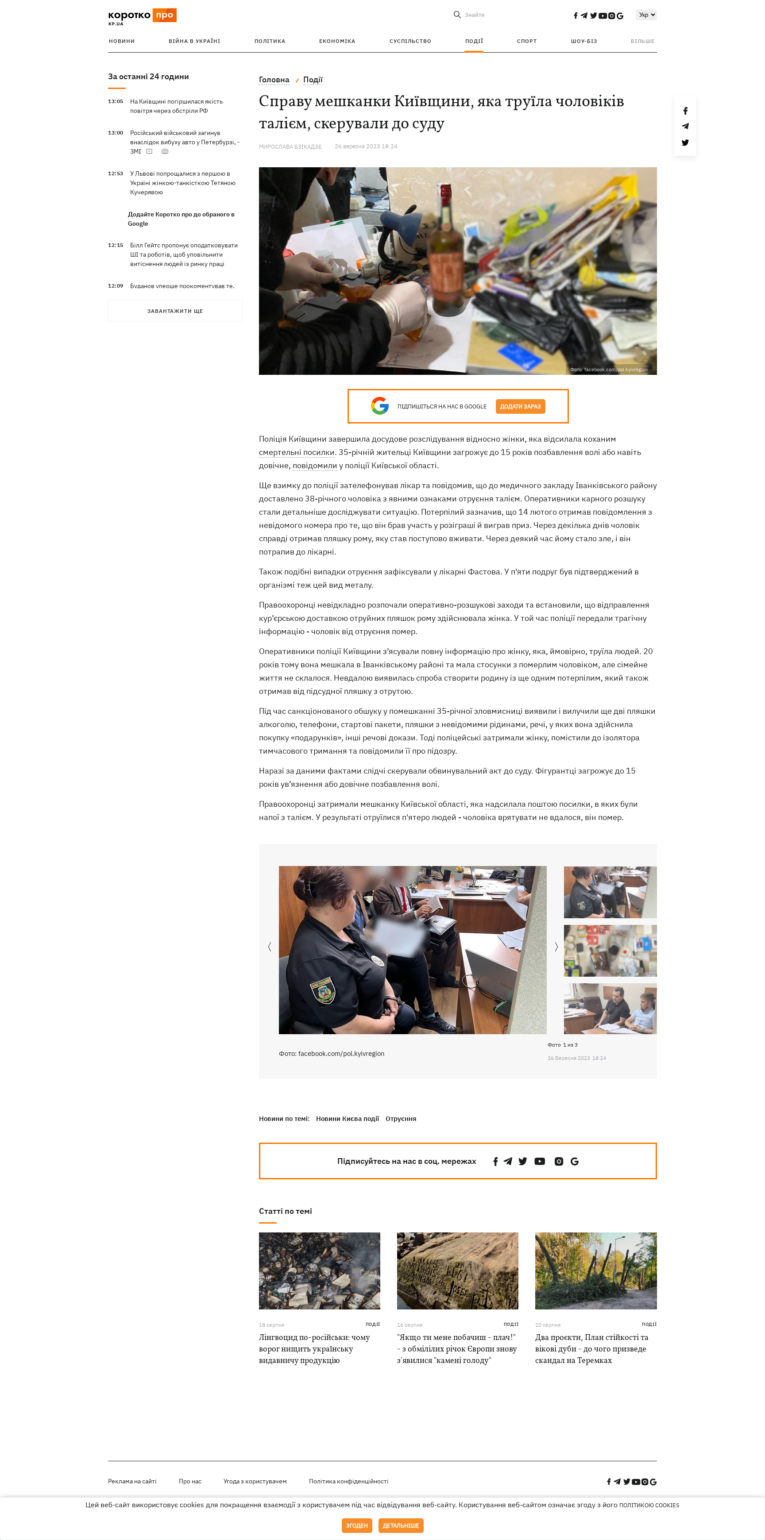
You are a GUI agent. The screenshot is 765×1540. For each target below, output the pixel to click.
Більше (643, 41)
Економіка (337, 41)
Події (474, 41)
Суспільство (411, 41)
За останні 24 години (148, 76)
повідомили (315, 465)
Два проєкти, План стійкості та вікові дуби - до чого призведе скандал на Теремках (592, 1349)
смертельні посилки (297, 452)
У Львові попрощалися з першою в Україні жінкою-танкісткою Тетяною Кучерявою (183, 182)
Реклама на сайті (132, 1481)
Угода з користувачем (255, 1481)
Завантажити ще (175, 311)
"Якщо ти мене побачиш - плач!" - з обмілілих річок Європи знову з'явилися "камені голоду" (457, 1349)
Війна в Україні (194, 41)
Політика (270, 41)
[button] (557, 947)
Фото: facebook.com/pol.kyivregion (332, 1053)
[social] (575, 15)
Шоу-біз (584, 41)
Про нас (190, 1481)
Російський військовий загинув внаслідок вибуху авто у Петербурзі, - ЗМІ (185, 142)
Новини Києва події (347, 1118)
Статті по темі (285, 1211)
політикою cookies (649, 1505)
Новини (122, 41)
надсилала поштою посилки (538, 804)
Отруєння (401, 1118)
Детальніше (401, 1525)
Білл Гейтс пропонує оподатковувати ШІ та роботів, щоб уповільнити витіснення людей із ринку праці (184, 254)
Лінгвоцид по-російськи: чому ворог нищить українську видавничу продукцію (314, 1349)
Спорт (527, 41)
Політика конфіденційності (349, 1481)
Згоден (357, 1525)
